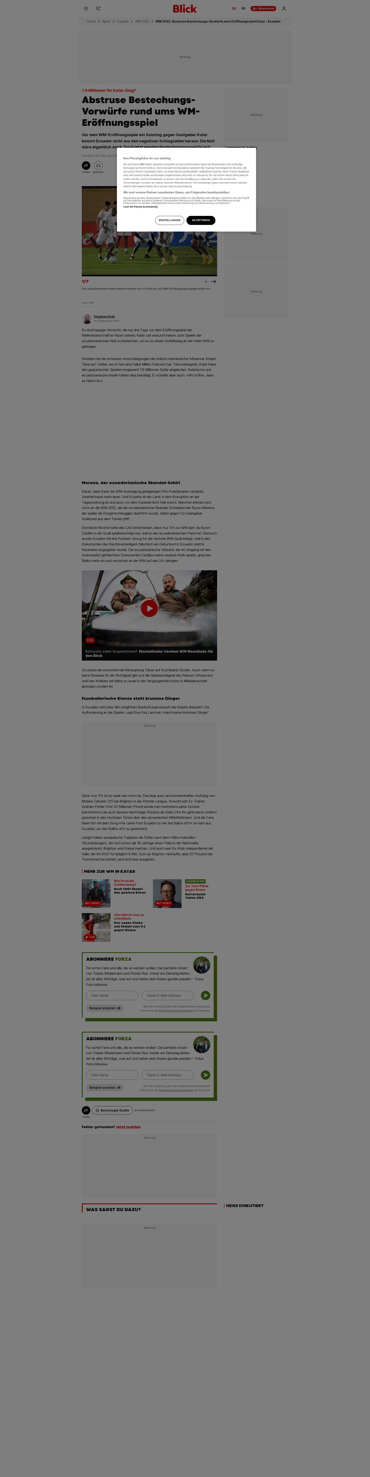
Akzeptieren (201, 220)
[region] (186, 190)
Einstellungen (169, 220)
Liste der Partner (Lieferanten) (140, 207)
